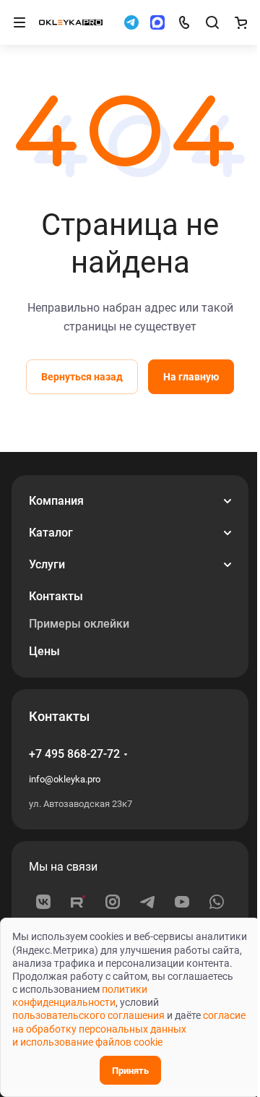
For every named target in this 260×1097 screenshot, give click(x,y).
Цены (44, 651)
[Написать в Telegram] (131, 22)
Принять (130, 1070)
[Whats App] (216, 901)
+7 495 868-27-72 (74, 754)
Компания (56, 501)
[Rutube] (78, 901)
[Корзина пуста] (240, 22)
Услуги (47, 564)
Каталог (51, 532)
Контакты (56, 596)
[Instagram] (112, 901)
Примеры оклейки (79, 624)
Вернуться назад (82, 377)
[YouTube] (182, 901)
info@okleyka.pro (64, 779)
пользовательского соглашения (88, 1015)
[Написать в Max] (157, 22)
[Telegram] (147, 901)
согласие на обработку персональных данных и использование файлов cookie (129, 1028)
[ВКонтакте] (43, 901)
